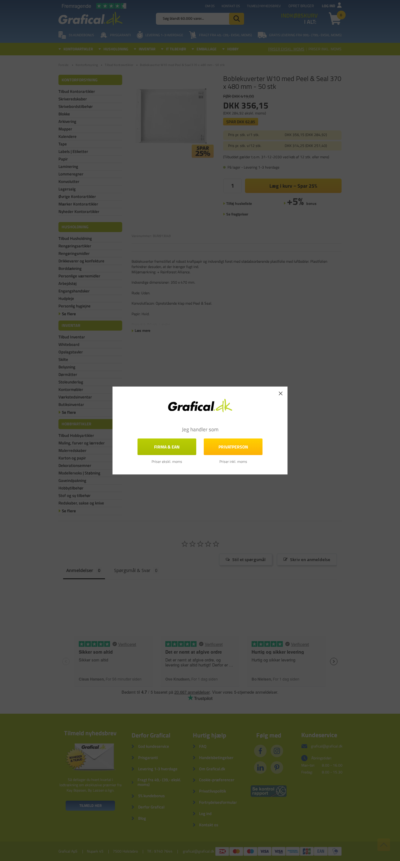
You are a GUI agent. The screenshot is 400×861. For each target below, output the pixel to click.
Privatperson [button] (233, 446)
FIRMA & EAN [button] (167, 446)
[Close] (281, 393)
